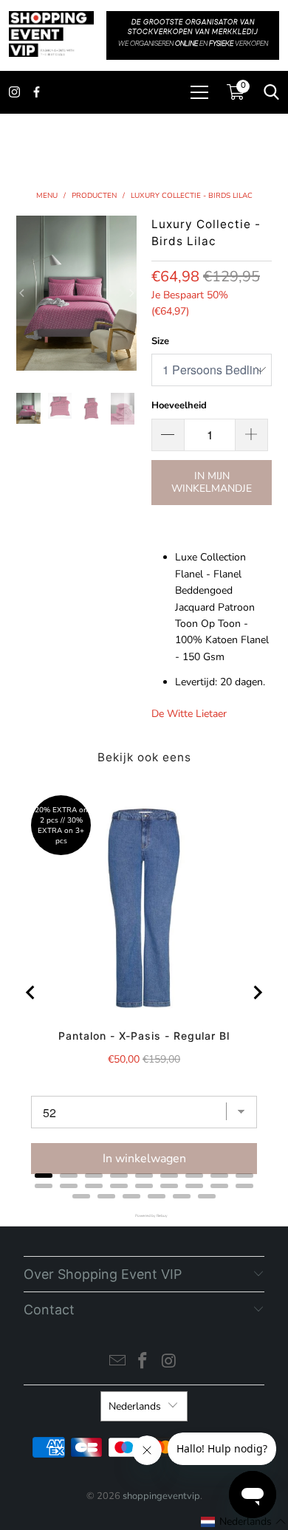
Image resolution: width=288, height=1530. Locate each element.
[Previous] (22, 293)
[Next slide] (257, 992)
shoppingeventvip (161, 1496)
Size (160, 341)
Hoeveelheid (179, 405)
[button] (243, 1522)
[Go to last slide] (31, 992)
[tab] (43, 1175)
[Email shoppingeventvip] (117, 1362)
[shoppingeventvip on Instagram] (169, 1362)
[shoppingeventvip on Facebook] (143, 1362)
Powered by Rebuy (144, 1215)
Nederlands (135, 1406)
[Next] (130, 293)
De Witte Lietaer (189, 714)
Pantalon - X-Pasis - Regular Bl (144, 1035)
